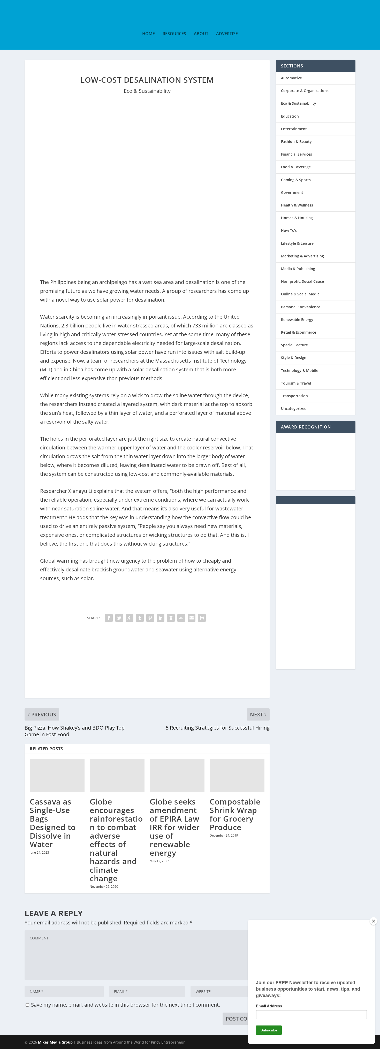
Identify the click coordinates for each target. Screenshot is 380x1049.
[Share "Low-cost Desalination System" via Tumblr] (140, 618)
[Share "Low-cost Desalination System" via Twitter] (119, 618)
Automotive (291, 77)
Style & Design (293, 357)
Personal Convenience (300, 306)
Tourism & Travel (296, 383)
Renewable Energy (297, 319)
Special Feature (294, 344)
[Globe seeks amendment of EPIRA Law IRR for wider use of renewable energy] (177, 775)
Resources (174, 34)
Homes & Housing (297, 217)
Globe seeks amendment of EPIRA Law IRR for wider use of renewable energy (175, 827)
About (201, 34)
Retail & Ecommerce (298, 332)
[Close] (373, 921)
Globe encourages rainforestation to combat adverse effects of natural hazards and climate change (116, 840)
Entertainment (294, 128)
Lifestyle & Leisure (297, 243)
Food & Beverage (296, 166)
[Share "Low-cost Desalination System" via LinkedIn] (160, 618)
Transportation (294, 395)
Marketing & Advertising (302, 256)
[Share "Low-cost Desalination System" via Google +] (129, 618)
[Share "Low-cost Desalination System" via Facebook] (109, 618)
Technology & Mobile (299, 370)
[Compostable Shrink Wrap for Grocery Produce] (237, 775)
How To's (289, 230)
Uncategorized (294, 408)
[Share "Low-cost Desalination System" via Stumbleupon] (181, 618)
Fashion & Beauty (296, 141)
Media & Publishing (298, 268)
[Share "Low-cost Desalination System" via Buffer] (171, 618)
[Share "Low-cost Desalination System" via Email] (191, 618)
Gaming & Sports (296, 179)
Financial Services (296, 154)
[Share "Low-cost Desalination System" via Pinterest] (150, 618)
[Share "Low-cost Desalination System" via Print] (202, 618)
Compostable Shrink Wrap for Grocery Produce (235, 814)
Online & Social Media (300, 294)
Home (148, 34)
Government (292, 192)
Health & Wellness (297, 205)
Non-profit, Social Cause (302, 281)
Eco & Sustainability (147, 90)
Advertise (227, 34)
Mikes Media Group (55, 1042)
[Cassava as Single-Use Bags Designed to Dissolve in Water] (57, 775)
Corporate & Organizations (305, 90)
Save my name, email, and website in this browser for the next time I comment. (125, 1004)
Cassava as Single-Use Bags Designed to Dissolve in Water (53, 822)
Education (290, 116)
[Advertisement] (147, 662)
